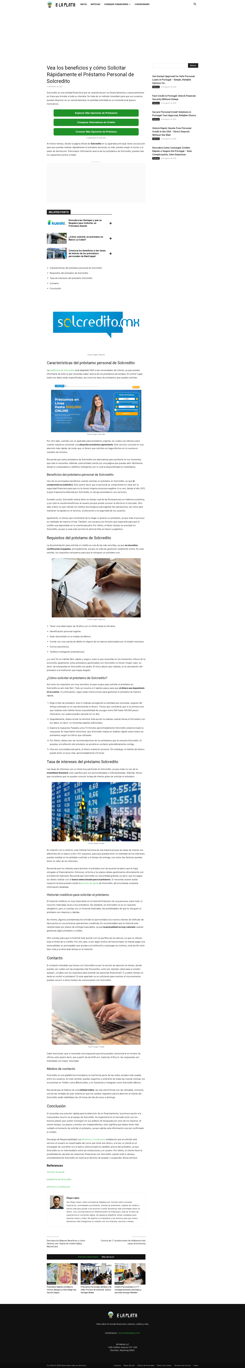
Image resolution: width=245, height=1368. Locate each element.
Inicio (83, 4)
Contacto (117, 1365)
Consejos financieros (116, 4)
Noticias (95, 4)
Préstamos (51, 1283)
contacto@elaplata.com (129, 1333)
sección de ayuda (90, 883)
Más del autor (108, 1257)
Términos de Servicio (182, 1365)
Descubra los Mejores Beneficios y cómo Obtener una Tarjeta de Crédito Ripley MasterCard (66, 1243)
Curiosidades (142, 4)
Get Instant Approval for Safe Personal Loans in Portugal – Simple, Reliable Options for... (173, 79)
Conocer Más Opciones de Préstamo (96, 131)
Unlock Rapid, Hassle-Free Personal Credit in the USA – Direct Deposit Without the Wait (171, 131)
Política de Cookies (164, 1365)
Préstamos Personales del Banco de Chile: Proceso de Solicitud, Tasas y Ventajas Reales (96, 1290)
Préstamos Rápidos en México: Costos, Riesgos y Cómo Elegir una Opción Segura (61, 1290)
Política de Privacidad (145, 1365)
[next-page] (53, 1298)
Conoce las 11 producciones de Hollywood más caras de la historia (123, 1242)
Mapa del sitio (129, 1365)
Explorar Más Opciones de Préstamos (96, 113)
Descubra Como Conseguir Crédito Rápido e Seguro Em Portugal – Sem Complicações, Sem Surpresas (172, 151)
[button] (194, 4)
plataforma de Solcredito (62, 370)
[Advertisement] (122, 32)
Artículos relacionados (88, 1257)
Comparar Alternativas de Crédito (96, 122)
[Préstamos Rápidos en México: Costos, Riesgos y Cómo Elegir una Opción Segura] (62, 1274)
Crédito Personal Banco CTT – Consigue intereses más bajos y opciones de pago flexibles (128, 1290)
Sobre (196, 1365)
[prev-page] (48, 1298)
